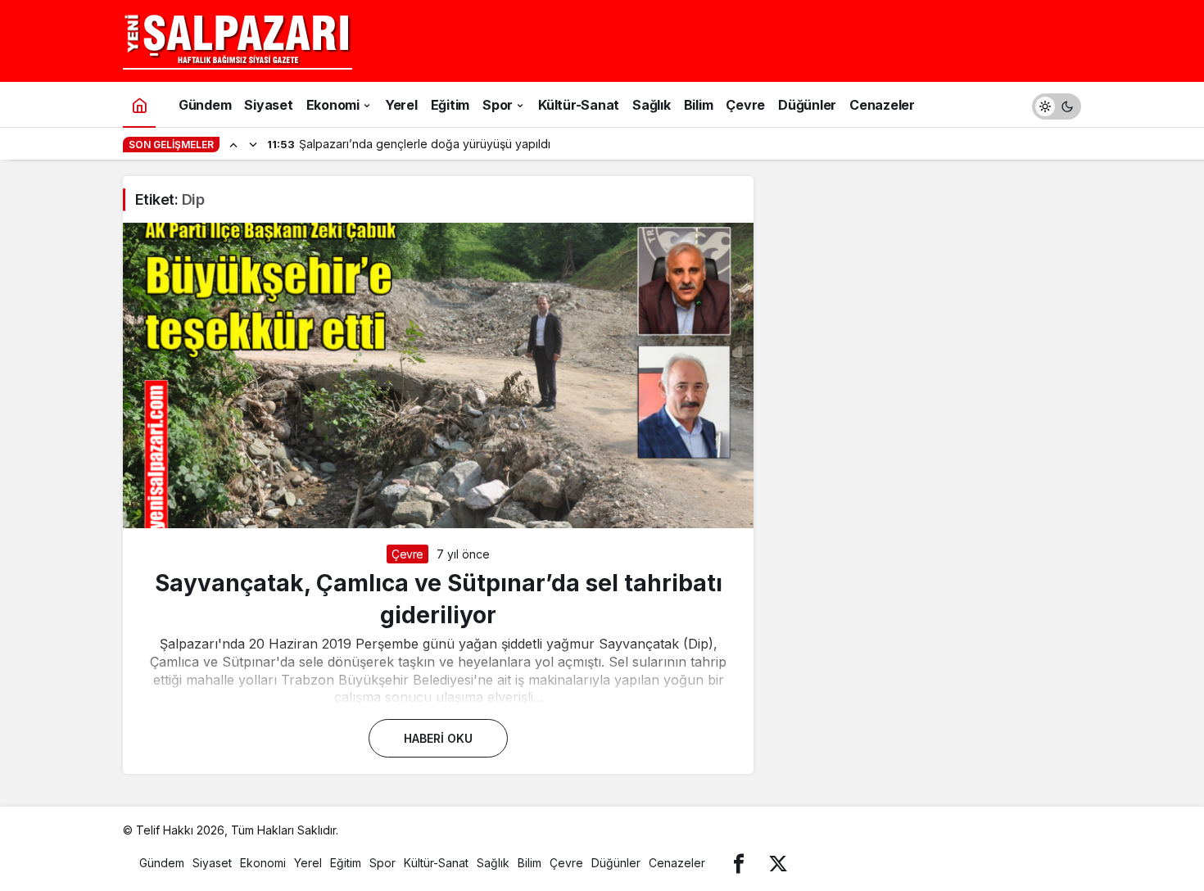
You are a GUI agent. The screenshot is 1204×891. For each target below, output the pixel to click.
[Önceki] (233, 144)
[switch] (1056, 104)
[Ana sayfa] (139, 104)
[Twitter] (778, 863)
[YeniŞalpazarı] (237, 39)
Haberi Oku (438, 738)
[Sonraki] (253, 144)
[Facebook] (739, 863)
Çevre (407, 554)
